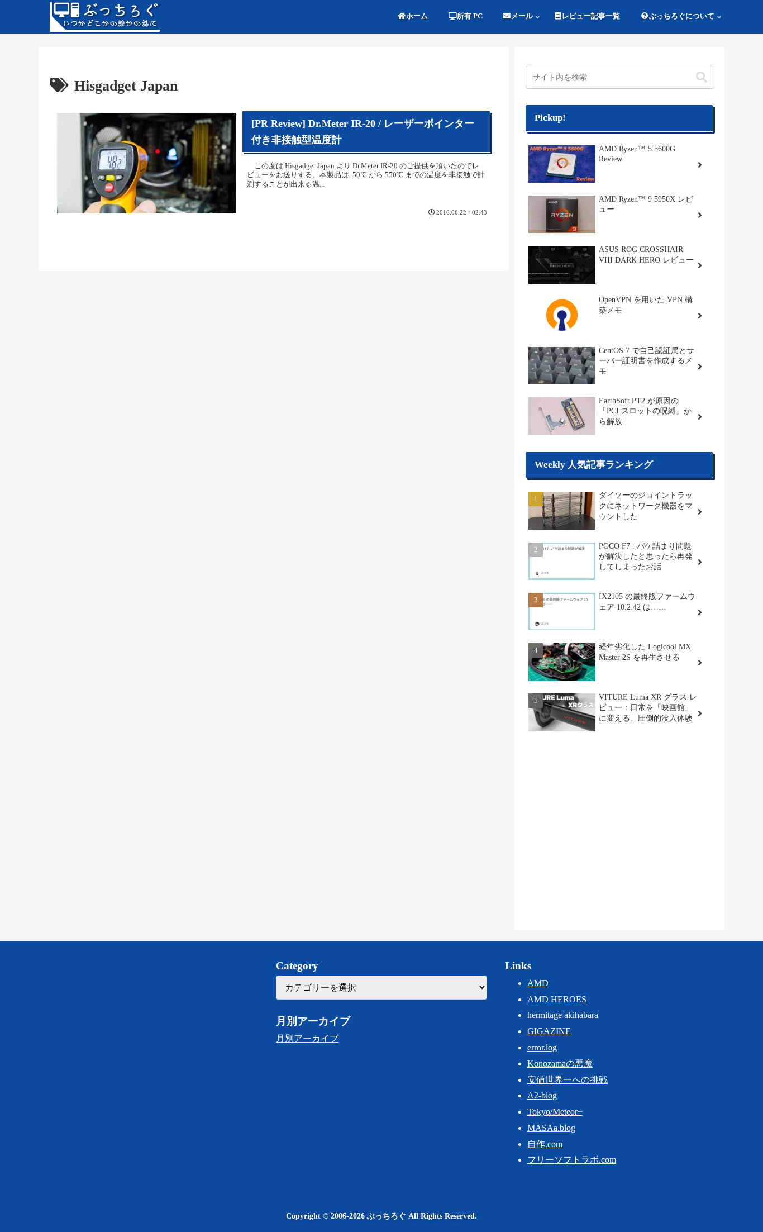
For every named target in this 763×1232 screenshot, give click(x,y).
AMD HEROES (556, 999)
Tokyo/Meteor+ (555, 1111)
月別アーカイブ (307, 1038)
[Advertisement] (619, 829)
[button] (702, 77)
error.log (542, 1047)
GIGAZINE (549, 1031)
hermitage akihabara (562, 1015)
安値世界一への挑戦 (567, 1079)
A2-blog (542, 1095)
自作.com (544, 1144)
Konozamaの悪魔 (560, 1063)
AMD (538, 983)
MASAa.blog (551, 1128)
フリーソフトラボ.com (571, 1159)
